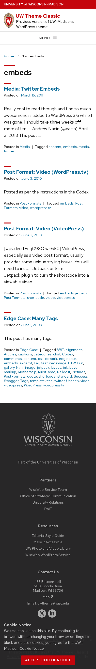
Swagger (11, 380)
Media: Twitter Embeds (32, 89)
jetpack (81, 293)
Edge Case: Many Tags (31, 318)
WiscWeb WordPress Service (48, 554)
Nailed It (63, 371)
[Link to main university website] (48, 446)
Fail (36, 363)
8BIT (60, 349)
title (50, 380)
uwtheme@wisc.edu (53, 603)
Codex (67, 354)
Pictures (78, 371)
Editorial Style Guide (48, 535)
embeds (70, 146)
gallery (9, 367)
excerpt (25, 363)
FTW (72, 363)
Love (73, 367)
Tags (24, 380)
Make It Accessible (48, 542)
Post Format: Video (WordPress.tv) (46, 172)
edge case (67, 358)
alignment (73, 349)
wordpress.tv (40, 207)
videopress (66, 297)
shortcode (35, 297)
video (23, 207)
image (30, 367)
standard (64, 376)
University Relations (48, 502)
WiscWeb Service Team (48, 489)
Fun (80, 363)
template (37, 380)
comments (13, 358)
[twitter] (42, 613)
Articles (10, 354)
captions (25, 354)
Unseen (72, 380)
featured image (53, 363)
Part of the (48, 462)
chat (56, 354)
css (40, 358)
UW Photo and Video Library (48, 548)
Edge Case (29, 349)
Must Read (46, 371)
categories (42, 354)
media (84, 146)
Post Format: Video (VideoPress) (44, 228)
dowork (51, 358)
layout (56, 367)
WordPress (33, 385)
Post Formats (30, 203)
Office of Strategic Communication (48, 496)
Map (46, 596)
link (65, 367)
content (54, 146)
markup (10, 371)
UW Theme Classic (38, 16)
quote (32, 376)
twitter (9, 151)
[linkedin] (52, 613)
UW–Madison (34, 4)
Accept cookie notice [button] (48, 660)
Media (25, 146)
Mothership (27, 371)
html (19, 367)
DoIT (48, 508)
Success (81, 376)
